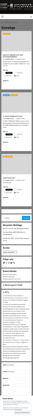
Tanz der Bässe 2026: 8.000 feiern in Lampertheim (14, 233)
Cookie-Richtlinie (18, 409)
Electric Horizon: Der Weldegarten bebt (16, 228)
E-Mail (8, 371)
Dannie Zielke (10, 59)
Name (8, 365)
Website (5, 378)
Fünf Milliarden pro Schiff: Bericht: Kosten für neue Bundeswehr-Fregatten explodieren (16, 320)
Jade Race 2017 (9, 178)
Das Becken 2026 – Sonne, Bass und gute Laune (16, 239)
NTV (7, 292)
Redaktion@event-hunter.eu (12, 279)
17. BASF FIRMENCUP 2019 (12, 116)
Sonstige (7, 33)
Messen (6, 95)
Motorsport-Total (13, 285)
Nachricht (6, 385)
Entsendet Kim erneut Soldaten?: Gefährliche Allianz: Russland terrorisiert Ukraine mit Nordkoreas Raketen (16, 298)
